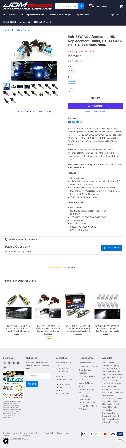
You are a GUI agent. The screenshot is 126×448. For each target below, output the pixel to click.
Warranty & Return (19, 433)
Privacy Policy (49, 433)
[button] (75, 6)
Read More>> (115, 422)
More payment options (95, 112)
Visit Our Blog (45, 111)
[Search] (81, 6)
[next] (119, 315)
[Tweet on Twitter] (73, 122)
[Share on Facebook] (69, 122)
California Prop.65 (23, 436)
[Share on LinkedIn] (77, 122)
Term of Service (35, 433)
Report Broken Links (87, 363)
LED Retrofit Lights (87, 402)
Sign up (32, 384)
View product (18, 308)
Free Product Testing (88, 366)
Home (6, 30)
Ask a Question (113, 247)
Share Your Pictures (26, 111)
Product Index (8, 436)
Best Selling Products (21, 30)
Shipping (6, 433)
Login (112, 15)
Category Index (63, 433)
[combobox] (66, 6)
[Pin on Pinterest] (81, 122)
